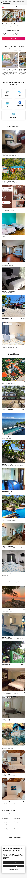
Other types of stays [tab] (6, 813)
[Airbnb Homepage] (3, 7)
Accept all (13, 862)
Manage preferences (13, 869)
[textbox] (7, 35)
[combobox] (13, 30)
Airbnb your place (20, 7)
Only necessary (13, 866)
